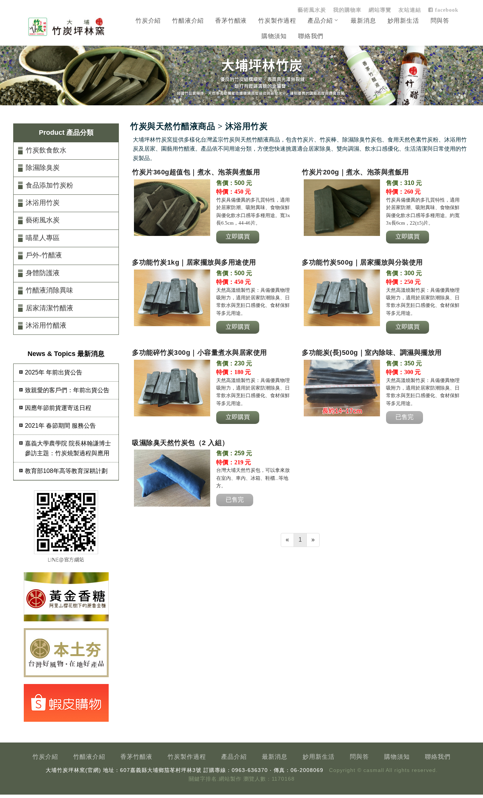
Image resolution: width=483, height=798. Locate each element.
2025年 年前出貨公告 (53, 372)
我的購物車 (347, 10)
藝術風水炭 (312, 10)
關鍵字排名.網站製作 (215, 779)
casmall (373, 770)
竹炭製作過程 (277, 20)
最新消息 (363, 20)
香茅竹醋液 (231, 20)
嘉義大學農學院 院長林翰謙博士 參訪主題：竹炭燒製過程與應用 (68, 448)
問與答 (440, 20)
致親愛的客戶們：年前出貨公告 (67, 390)
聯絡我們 (310, 36)
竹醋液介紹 (188, 20)
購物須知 (274, 36)
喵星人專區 (43, 238)
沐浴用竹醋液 (46, 325)
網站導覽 (380, 10)
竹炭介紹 (148, 20)
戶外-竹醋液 (44, 255)
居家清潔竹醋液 (49, 308)
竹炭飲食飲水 (46, 150)
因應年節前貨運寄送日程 (58, 408)
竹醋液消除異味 (49, 290)
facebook (445, 9)
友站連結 (409, 10)
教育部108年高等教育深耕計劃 (66, 471)
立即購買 (238, 236)
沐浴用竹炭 (43, 202)
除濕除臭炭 (43, 167)
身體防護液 (43, 273)
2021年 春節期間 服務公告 (60, 425)
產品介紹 (320, 20)
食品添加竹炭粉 (49, 185)
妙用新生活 (403, 20)
